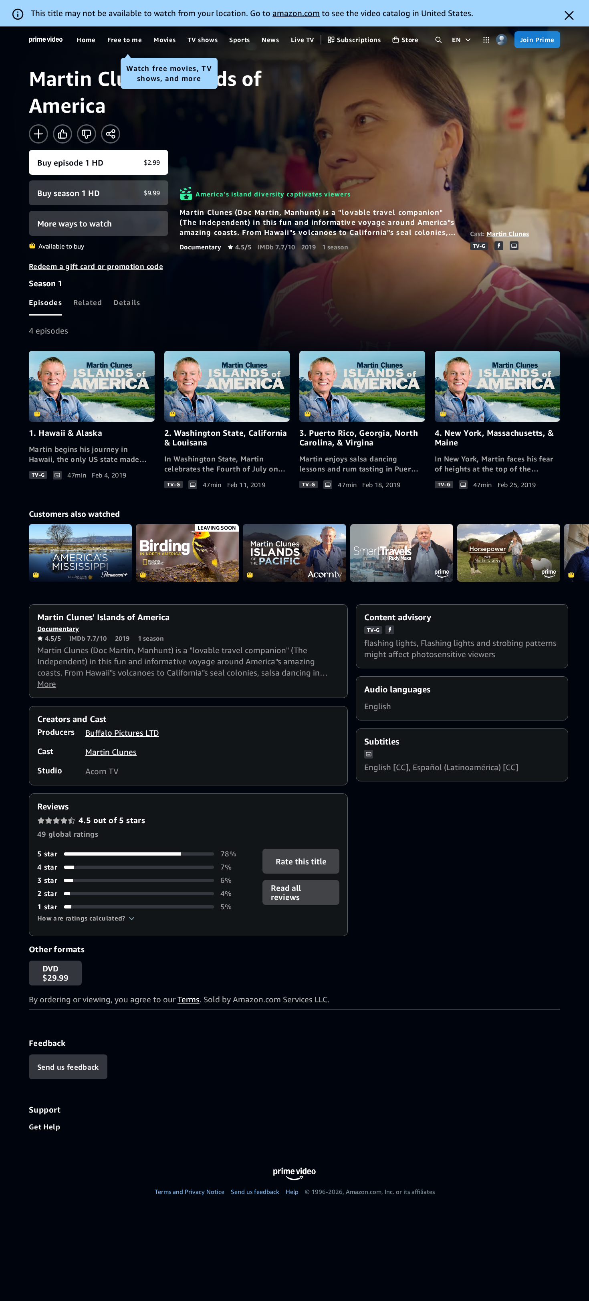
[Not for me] (86, 134)
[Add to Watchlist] (38, 134)
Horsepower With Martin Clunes (508, 553)
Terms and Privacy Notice (189, 1191)
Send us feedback (255, 1191)
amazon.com (296, 13)
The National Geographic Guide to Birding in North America (187, 553)
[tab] (45, 302)
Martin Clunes (507, 234)
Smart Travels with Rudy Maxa (401, 553)
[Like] (62, 134)
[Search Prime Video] (438, 39)
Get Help (44, 1126)
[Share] (110, 134)
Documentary (200, 247)
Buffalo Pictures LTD (122, 732)
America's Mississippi (80, 553)
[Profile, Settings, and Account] (502, 39)
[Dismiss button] (569, 15)
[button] (86, 918)
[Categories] (486, 39)
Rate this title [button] (300, 861)
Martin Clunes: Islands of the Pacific (294, 553)
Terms (189, 999)
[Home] (46, 39)
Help (292, 1191)
